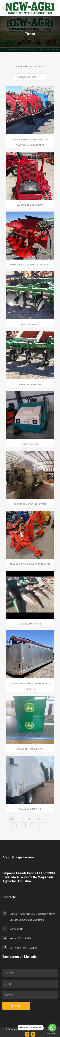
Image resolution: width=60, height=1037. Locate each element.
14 (33, 825)
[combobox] (30, 76)
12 (15, 825)
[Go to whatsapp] (52, 1028)
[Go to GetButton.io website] (52, 1034)
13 (24, 825)
